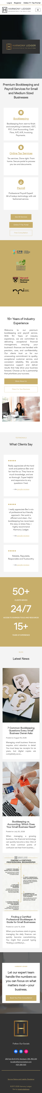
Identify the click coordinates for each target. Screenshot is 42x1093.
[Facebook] (16, 1051)
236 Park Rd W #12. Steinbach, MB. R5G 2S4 (21, 1059)
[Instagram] (26, 1051)
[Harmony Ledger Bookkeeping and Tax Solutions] (16, 9)
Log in (9, 3)
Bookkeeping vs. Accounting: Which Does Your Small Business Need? (21, 824)
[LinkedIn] (21, 1051)
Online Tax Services (21, 153)
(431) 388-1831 (21, 1065)
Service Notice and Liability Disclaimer (21, 1079)
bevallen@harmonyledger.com (21, 1062)
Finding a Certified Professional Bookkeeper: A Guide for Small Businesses (21, 919)
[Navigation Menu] (37, 10)
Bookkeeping (21, 119)
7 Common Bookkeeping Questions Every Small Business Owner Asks (21, 731)
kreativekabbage (23, 1089)
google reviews (23, 489)
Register (17, 3)
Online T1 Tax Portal (31, 3)
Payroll (21, 188)
